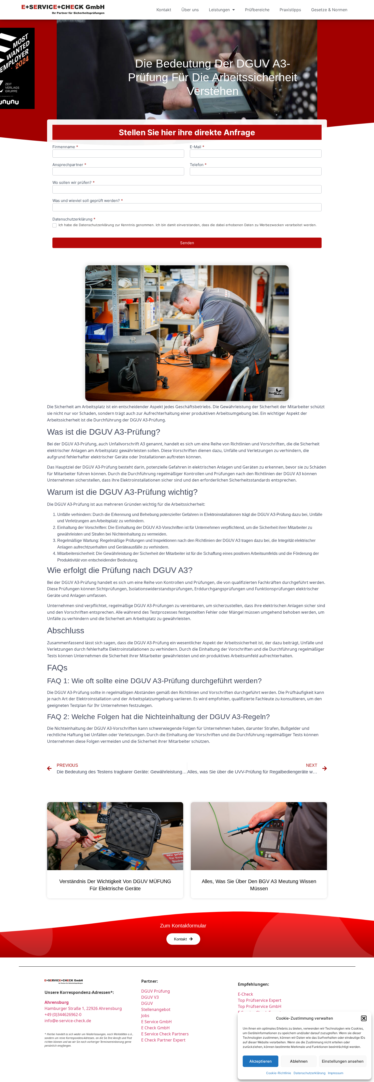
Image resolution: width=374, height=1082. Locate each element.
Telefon (198, 165)
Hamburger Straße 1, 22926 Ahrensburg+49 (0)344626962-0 (83, 1008)
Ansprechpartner (69, 165)
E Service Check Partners (165, 1034)
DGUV (147, 1003)
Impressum (335, 1073)
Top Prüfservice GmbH (259, 1006)
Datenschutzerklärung (309, 1073)
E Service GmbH (156, 1021)
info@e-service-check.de (68, 1020)
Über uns (190, 9)
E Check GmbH (155, 1028)
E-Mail (197, 147)
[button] (363, 1018)
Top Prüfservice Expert (259, 1000)
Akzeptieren (260, 1061)
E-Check (245, 994)
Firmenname (65, 147)
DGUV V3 (150, 997)
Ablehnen (299, 1061)
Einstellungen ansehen (343, 1061)
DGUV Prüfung (155, 991)
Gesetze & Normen (329, 9)
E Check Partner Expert (163, 1040)
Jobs (145, 1015)
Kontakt (163, 9)
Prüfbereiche (257, 9)
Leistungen (219, 9)
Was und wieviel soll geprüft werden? (87, 201)
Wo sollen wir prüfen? (73, 183)
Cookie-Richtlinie (278, 1073)
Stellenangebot (155, 1009)
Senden (187, 242)
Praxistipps (290, 9)
